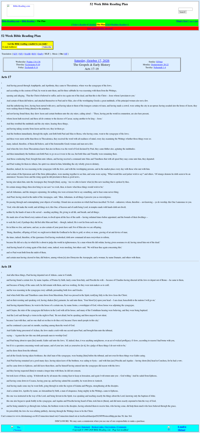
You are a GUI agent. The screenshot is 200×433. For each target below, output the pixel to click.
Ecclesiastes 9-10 (32, 64)
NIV (21, 53)
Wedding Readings (119, 24)
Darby (40, 53)
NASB (27, 53)
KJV (15, 53)
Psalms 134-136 (33, 61)
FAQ (108, 24)
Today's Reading (80, 24)
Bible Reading (28, 21)
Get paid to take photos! (100, 28)
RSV (34, 53)
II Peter (159, 61)
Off (65, 53)
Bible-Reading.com (10, 21)
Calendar (92, 24)
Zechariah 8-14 (31, 67)
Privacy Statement (82, 426)
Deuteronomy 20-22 (160, 64)
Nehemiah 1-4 (160, 67)
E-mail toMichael (182, 428)
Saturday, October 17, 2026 (91, 60)
